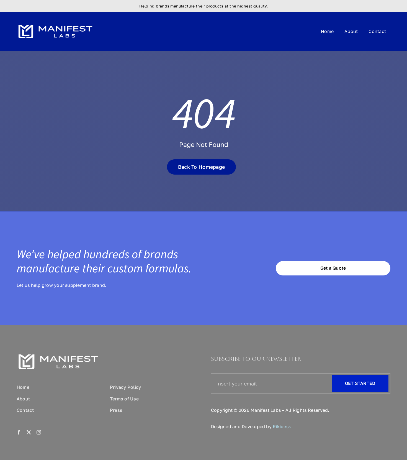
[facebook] (19, 432)
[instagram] (39, 432)
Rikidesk (282, 426)
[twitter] (29, 432)
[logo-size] (55, 22)
